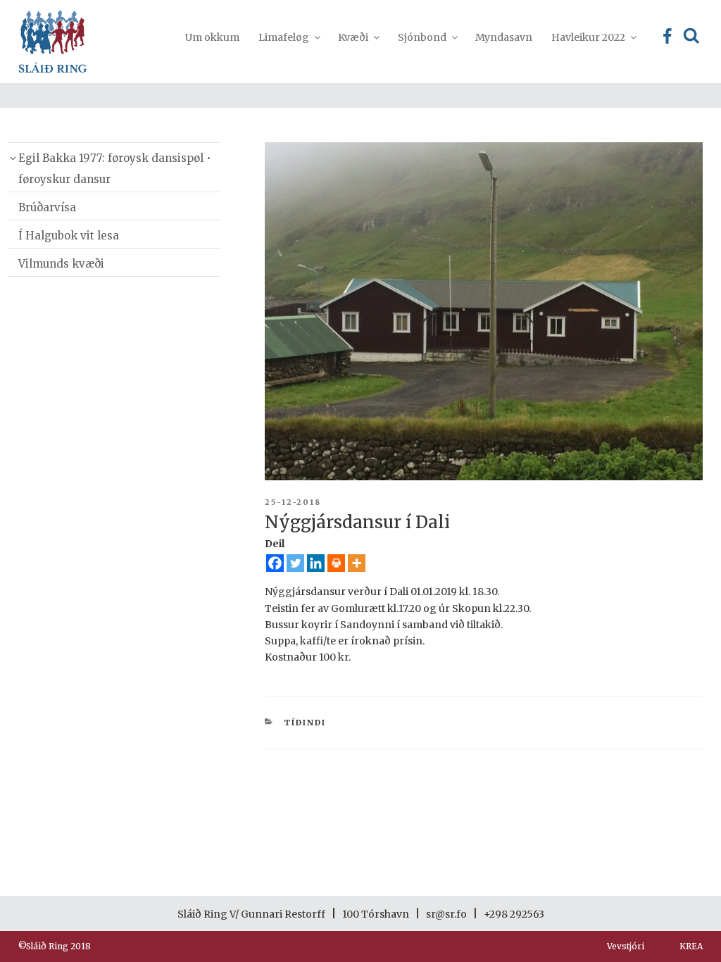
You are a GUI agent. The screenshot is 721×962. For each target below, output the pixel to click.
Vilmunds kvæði (61, 263)
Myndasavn (503, 37)
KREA (691, 946)
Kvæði (353, 37)
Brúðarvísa (47, 207)
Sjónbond (422, 37)
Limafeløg (283, 37)
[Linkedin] (316, 563)
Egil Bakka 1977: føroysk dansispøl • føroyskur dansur (114, 168)
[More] (356, 563)
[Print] (336, 563)
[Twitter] (295, 563)
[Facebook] (275, 563)
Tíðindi (305, 722)
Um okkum (212, 37)
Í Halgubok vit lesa (68, 235)
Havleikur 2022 (588, 37)
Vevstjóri (625, 946)
